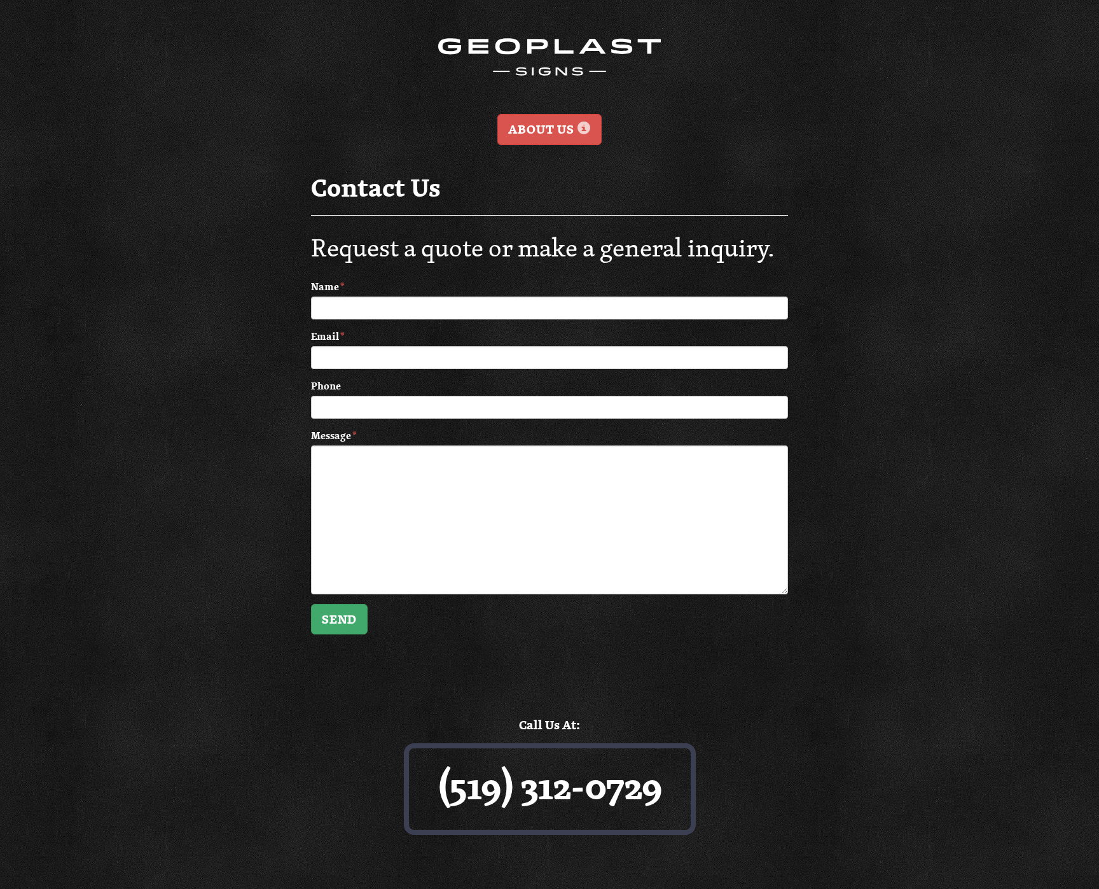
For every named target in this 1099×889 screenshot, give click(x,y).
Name (327, 286)
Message (333, 435)
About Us (542, 129)
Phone (326, 386)
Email (327, 336)
